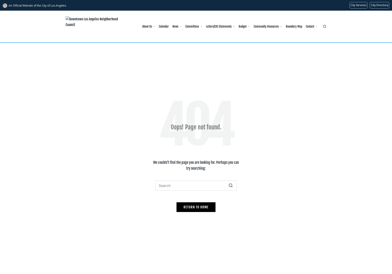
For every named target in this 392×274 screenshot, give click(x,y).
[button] (230, 185)
